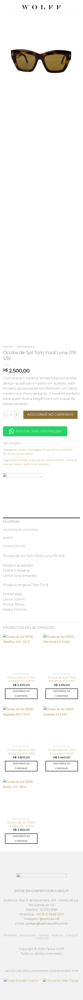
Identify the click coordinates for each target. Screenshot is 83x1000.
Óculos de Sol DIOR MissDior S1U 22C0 (21, 679)
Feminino (67, 449)
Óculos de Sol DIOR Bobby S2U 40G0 (21, 824)
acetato (59, 460)
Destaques (26, 346)
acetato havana (13, 464)
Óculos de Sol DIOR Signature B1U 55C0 (21, 751)
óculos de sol (36, 460)
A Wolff (72, 935)
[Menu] (5, 7)
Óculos (22, 449)
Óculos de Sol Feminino (18, 453)
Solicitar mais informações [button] (38, 431)
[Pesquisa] (78, 7)
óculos (49, 460)
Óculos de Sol (50, 449)
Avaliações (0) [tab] (14, 546)
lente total (30, 464)
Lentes (44, 935)
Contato (42, 938)
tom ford (71, 460)
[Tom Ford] (23, 488)
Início (8, 346)
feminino (43, 464)
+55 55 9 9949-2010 (50, 914)
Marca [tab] (8, 537)
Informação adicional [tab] (20, 529)
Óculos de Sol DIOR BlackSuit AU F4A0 (62, 679)
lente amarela (19, 460)
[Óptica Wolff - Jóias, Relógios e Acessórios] (41, 7)
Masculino (28, 935)
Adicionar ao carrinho (50, 414)
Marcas (57, 935)
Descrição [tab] (11, 521)
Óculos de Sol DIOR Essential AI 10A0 (62, 751)
